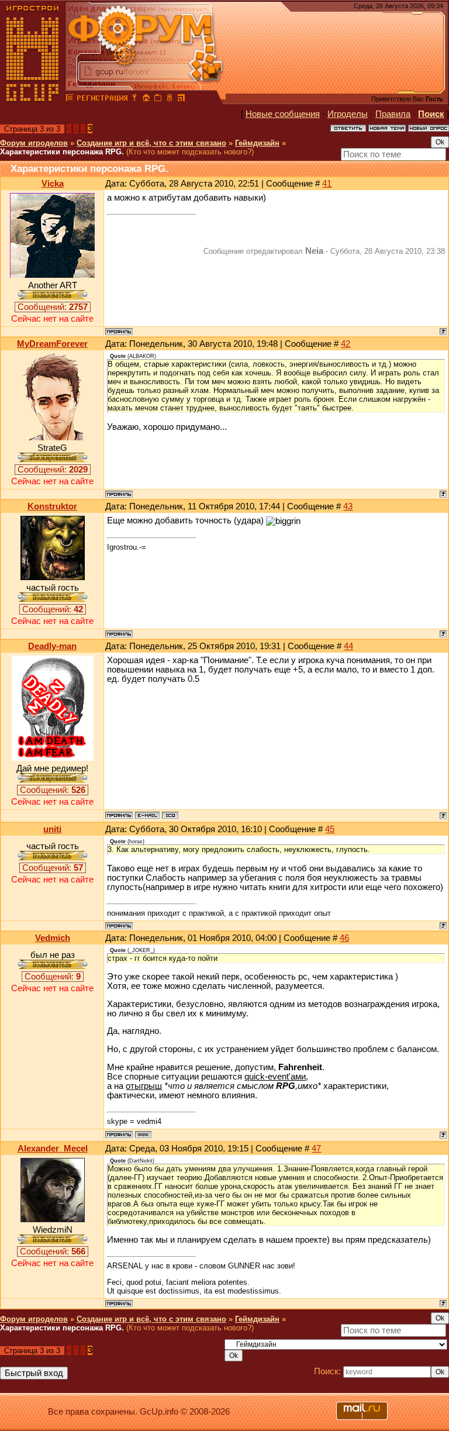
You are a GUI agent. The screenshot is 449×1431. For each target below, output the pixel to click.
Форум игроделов (34, 143)
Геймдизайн (257, 143)
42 (345, 344)
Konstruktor (52, 506)
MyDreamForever (52, 344)
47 (316, 1148)
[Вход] (134, 99)
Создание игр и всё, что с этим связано (151, 143)
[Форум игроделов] (69, 99)
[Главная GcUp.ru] (33, 99)
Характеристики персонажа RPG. (62, 151)
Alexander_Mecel (53, 1148)
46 (344, 938)
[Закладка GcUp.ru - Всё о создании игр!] (158, 99)
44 (348, 646)
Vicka (53, 183)
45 (329, 829)
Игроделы (347, 114)
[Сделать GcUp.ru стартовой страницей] (146, 99)
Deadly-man (52, 646)
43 (348, 506)
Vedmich (52, 938)
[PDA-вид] (169, 99)
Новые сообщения (283, 114)
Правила (392, 114)
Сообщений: (53, 307)
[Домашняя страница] (143, 1134)
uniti (52, 829)
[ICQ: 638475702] (170, 815)
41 (326, 183)
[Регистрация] (102, 99)
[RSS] (181, 99)
